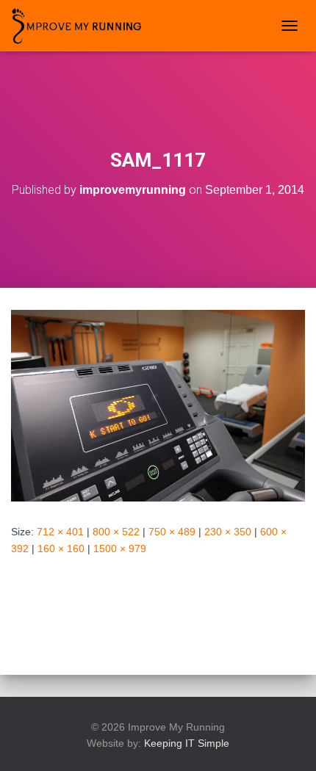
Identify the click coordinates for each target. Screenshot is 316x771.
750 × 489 (171, 531)
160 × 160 (61, 548)
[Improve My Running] (82, 25)
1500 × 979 (119, 548)
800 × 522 (116, 531)
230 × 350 (227, 531)
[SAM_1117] (158, 405)
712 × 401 (60, 531)
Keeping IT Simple (186, 743)
